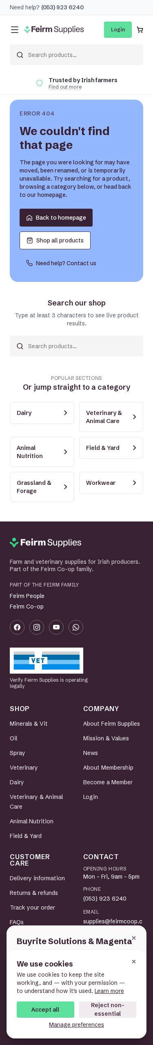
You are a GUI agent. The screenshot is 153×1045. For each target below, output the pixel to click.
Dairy (17, 782)
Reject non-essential (107, 1009)
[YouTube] (56, 627)
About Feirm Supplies (111, 723)
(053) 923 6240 (104, 898)
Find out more (65, 87)
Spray (17, 753)
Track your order (32, 907)
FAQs (17, 922)
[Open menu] (15, 30)
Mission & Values (106, 738)
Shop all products (60, 240)
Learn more (109, 991)
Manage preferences (76, 1024)
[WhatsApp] (76, 627)
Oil (13, 738)
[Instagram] (36, 627)
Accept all (45, 1009)
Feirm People (27, 596)
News (90, 753)
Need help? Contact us (66, 263)
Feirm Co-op (27, 606)
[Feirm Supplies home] (45, 543)
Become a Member (108, 782)
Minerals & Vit (29, 723)
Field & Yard (26, 836)
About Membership (108, 767)
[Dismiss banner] (134, 938)
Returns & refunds (34, 893)
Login (118, 29)
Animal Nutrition (31, 821)
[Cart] (140, 29)
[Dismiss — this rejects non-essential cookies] (134, 961)
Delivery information (37, 878)
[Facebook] (17, 627)
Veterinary (24, 767)
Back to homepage (61, 217)
